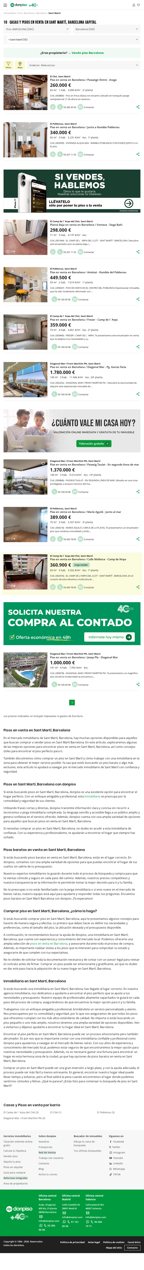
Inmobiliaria (10, 13)
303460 (59, 335)
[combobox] (37, 29)
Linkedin (117, 1163)
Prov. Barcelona (26, 13)
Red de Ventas (47, 1152)
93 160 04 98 (63, 347)
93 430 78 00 (69, 539)
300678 (59, 673)
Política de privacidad (72, 1242)
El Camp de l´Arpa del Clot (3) (21, 1112)
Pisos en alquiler (13, 1167)
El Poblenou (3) (105, 1112)
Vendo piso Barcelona (88, 53)
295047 (59, 287)
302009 (59, 143)
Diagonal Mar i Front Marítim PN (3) (24, 1118)
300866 (59, 480)
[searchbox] (30, 39)
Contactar (88, 107)
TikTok (116, 1174)
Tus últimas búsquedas (87, 1150)
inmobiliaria (92, 796)
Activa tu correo (48, 1174)
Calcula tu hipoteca (15, 1150)
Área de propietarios (16, 1183)
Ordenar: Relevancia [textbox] (42, 65)
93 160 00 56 (63, 299)
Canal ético (134, 1242)
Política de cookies (113, 1242)
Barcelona (41, 13)
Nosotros (44, 1141)
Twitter (115, 1147)
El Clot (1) (55, 1112)
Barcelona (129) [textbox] (85, 29)
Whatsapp (118, 1169)
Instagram (118, 1152)
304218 (59, 527)
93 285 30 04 (69, 107)
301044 (59, 240)
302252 (59, 382)
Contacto (44, 1163)
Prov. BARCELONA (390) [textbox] (20, 29)
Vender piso (11, 1156)
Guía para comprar (15, 1172)
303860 (59, 95)
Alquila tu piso (12, 1161)
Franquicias (45, 1147)
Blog (41, 1169)
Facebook (118, 1141)
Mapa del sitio (114, 1247)
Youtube (117, 1158)
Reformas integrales (16, 1178)
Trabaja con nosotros (51, 1158)
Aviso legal (94, 1242)
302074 (59, 575)
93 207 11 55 (69, 154)
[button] (7, 92)
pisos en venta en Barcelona (48, 944)
